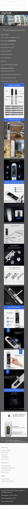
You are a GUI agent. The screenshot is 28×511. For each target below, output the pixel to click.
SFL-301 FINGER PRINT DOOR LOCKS (18, 441)
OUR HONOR (4, 454)
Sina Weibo (11, 501)
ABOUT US (4, 447)
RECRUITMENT (4, 457)
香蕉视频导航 (25, 507)
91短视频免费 (18, 505)
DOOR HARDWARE (5, 465)
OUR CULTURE (4, 452)
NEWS (3, 476)
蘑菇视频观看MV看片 (16, 507)
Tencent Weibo (4, 501)
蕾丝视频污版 (3, 508)
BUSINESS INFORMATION (7, 481)
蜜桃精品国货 (17, 508)
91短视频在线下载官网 (9, 505)
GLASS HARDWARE (6, 470)
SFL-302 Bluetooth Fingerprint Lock (13, 440)
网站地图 (2, 505)
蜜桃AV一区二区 (10, 508)
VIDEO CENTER (5, 459)
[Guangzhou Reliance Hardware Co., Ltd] (7, 13)
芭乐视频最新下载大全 (6, 507)
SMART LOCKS (4, 472)
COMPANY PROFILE (6, 450)
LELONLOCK (12, 41)
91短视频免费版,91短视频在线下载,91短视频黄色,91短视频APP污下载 (13, 5)
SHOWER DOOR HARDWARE (8, 468)
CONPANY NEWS (5, 479)
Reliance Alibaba (13, 495)
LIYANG (14, 498)
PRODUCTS (4, 463)
